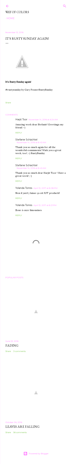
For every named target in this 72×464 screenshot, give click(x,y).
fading (11, 345)
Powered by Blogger (39, 453)
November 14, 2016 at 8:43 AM (31, 142)
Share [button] (8, 102)
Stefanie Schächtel (26, 139)
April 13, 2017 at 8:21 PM (44, 205)
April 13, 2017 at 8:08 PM (45, 188)
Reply (18, 132)
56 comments (20, 432)
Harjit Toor (21, 119)
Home (11, 18)
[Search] (65, 5)
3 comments (19, 351)
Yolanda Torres (23, 187)
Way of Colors (17, 12)
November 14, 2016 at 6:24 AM (43, 119)
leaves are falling (22, 426)
